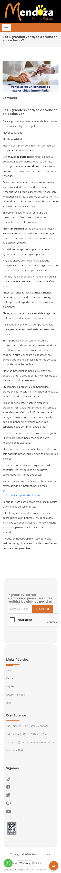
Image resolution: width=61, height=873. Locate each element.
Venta (9, 678)
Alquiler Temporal (16, 694)
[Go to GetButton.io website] (8, 870)
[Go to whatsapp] (8, 863)
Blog (9, 702)
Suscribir (41, 608)
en (4, 490)
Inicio (9, 670)
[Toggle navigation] (6, 27)
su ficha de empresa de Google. (21, 495)
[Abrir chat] (53, 865)
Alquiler (10, 686)
